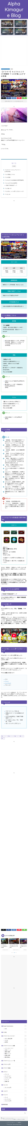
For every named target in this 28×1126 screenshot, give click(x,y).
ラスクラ (14, 1094)
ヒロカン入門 (15, 1077)
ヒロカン (14, 1071)
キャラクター (4, 736)
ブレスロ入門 (15, 1087)
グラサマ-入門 (14, 1064)
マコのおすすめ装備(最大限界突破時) (14, 180)
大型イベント (15, 1050)
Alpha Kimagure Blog (14, 9)
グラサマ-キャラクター (14, 1036)
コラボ (22, 736)
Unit (15, 1028)
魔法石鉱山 (15, 1057)
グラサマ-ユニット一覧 (14, 1060)
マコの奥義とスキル (10, 174)
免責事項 (19, 1122)
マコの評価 (7, 177)
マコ (3, 738)
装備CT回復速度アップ (11, 185)
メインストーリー (15, 1048)
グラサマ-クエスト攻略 (14, 1045)
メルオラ (14, 1091)
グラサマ (17, 736)
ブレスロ (14, 1085)
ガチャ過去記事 (15, 1038)
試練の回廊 (15, 1055)
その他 (14, 1032)
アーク (15, 1097)
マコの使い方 (8, 188)
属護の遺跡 (15, 1051)
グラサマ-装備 (14, 1068)
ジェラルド (8, 683)
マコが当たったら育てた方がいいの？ (14, 191)
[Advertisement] (14, 51)
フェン (7, 681)
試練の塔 (15, 1081)
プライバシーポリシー (11, 1122)
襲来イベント (15, 1053)
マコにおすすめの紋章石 (11, 183)
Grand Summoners (14, 1026)
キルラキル (11, 736)
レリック (15, 1079)
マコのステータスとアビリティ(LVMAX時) (13, 170)
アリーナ (15, 1074)
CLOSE (14, 166)
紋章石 (15, 1042)
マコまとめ (7, 194)
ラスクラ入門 (15, 1100)
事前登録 (14, 1104)
